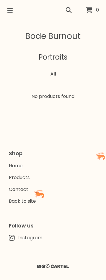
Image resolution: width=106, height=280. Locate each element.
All (53, 74)
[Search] (68, 10)
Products (19, 177)
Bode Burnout (53, 36)
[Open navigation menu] (10, 10)
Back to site (22, 201)
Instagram (30, 237)
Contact (18, 189)
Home (16, 165)
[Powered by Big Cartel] (53, 266)
